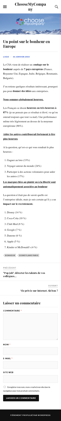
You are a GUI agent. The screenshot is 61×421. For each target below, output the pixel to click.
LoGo (6, 57)
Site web (8, 372)
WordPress (44, 415)
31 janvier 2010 (21, 57)
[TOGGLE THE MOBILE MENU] (5, 7)
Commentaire (12, 311)
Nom (6, 344)
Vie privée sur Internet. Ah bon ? (39, 290)
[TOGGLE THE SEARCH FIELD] (56, 7)
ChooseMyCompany (30, 6)
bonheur (10, 255)
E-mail (7, 358)
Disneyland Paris (28, 255)
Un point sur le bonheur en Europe (26, 44)
